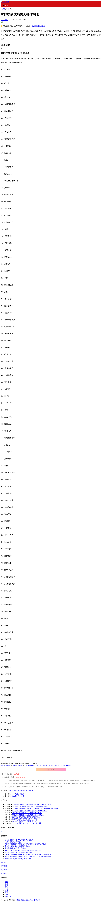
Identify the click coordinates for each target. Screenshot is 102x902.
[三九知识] (5, 2)
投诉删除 (37, 900)
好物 (6, 894)
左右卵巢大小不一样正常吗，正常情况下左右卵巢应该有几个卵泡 (35, 808)
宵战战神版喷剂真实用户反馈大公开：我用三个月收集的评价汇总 (28, 854)
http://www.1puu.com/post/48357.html (21, 790)
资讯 (6, 892)
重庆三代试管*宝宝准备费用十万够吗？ (26, 819)
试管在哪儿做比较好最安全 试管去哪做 (26, 817)
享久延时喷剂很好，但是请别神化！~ (18, 846)
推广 (6, 886)
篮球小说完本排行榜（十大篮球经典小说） (27, 813)
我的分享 (8, 896)
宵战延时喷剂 (17, 765)
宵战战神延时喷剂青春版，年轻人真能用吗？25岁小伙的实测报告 (28, 856)
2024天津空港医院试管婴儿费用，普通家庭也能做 (29, 806)
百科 (6, 884)
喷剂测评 (4, 866)
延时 (6, 882)
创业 (7, 9)
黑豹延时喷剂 (54, 765)
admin (3, 20)
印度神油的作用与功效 (13, 842)
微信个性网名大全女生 (19, 796)
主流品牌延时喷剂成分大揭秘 (15, 848)
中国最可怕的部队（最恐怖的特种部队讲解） (28, 815)
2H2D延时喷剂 (30, 765)
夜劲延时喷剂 (42, 765)
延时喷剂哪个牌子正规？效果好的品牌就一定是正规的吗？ (25, 844)
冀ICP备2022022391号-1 (25, 900)
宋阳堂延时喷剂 (66, 765)
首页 (6, 5)
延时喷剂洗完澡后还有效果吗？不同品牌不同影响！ (23, 850)
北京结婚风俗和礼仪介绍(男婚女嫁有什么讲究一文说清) (31, 804)
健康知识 (4, 873)
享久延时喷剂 (5, 765)
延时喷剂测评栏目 (38, 26)
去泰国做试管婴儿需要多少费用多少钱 (18, 859)
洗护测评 (4, 870)
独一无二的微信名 (18, 794)
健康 (6, 890)
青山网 (3, 862)
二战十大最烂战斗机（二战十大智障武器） (27, 823)
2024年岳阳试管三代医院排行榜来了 (25, 821)
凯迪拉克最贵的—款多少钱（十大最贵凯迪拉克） (29, 811)
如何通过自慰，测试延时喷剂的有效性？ (19, 840)
